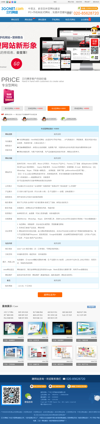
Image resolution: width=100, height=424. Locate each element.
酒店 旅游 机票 (67, 312)
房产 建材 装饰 (8, 315)
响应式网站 (70, 20)
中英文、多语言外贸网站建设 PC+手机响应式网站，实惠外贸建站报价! (50, 10)
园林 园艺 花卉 (23, 315)
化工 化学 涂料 (81, 315)
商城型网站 (81, 108)
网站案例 (42, 20)
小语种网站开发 (71, 412)
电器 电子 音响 (81, 312)
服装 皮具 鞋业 (38, 315)
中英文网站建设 (82, 412)
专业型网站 (10, 85)
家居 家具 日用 (52, 318)
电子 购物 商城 (38, 312)
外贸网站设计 (37, 412)
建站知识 (96, 2)
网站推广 (87, 2)
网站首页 (15, 20)
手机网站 (56, 20)
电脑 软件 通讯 (23, 318)
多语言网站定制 (60, 412)
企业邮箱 (85, 20)
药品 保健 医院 (8, 318)
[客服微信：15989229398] (94, 57)
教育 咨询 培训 (23, 312)
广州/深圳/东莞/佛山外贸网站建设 (11, 412)
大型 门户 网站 (8, 312)
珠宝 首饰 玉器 (52, 315)
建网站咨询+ (50, 295)
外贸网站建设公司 (18, 418)
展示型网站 (12, 108)
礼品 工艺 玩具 (67, 315)
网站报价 (29, 20)
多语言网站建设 (48, 412)
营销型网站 (35, 108)
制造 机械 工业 (38, 318)
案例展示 (7, 306)
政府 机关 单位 (52, 312)
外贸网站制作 (28, 412)
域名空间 (79, 2)
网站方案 (71, 2)
